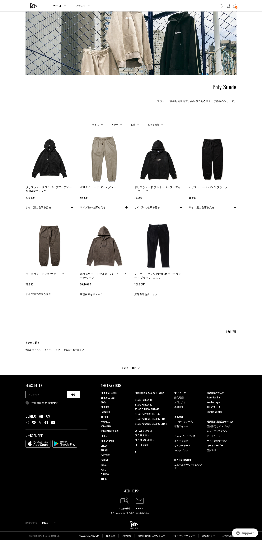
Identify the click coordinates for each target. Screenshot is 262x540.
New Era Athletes (214, 411)
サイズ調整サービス (217, 440)
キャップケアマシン (217, 431)
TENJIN (104, 479)
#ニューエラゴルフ (74, 350)
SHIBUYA (105, 407)
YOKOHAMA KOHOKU (110, 431)
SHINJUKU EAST (108, 397)
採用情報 (126, 535)
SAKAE (104, 464)
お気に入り (180, 402)
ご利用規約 (37, 403)
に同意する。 (46, 403)
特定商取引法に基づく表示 (151, 535)
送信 (73, 394)
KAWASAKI (105, 421)
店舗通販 (211, 450)
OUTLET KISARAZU (143, 430)
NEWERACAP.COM (89, 535)
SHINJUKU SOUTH (109, 392)
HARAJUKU (105, 412)
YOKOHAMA (106, 426)
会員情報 (179, 407)
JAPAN (45, 523)
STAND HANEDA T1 (143, 399)
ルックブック (181, 450)
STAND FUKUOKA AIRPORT (147, 409)
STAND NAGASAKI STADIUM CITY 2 (151, 423)
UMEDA (104, 445)
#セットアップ (52, 350)
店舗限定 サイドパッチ (218, 426)
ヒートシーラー (215, 435)
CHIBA (104, 436)
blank (137, 397)
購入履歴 (179, 397)
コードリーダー (215, 445)
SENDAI (104, 450)
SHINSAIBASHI (107, 440)
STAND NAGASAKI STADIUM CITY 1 (150, 418)
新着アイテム (181, 426)
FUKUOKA (105, 474)
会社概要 (110, 535)
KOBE (103, 469)
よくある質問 (181, 440)
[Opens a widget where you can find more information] (245, 533)
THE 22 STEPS (214, 407)
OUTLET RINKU (141, 445)
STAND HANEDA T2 (143, 404)
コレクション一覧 (183, 421)
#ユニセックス (33, 350)
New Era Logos (213, 402)
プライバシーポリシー (183, 535)
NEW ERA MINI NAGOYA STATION (149, 392)
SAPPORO (105, 455)
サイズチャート (182, 445)
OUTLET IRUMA (142, 435)
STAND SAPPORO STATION (147, 414)
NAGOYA (104, 460)
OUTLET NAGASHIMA (144, 440)
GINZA (103, 402)
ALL (136, 451)
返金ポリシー (209, 535)
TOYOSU (105, 416)
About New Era (213, 397)
